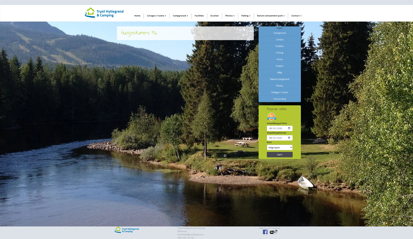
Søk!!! (279, 154)
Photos (229, 15)
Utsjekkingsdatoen (276, 132)
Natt (269, 142)
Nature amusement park (270, 15)
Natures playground (279, 79)
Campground (179, 15)
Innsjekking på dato (277, 123)
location (214, 15)
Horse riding (280, 98)
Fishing (245, 15)
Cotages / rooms (156, 15)
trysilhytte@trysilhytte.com (190, 234)
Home (137, 15)
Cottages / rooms (279, 92)
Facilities (199, 15)
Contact (295, 15)
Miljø (279, 72)
